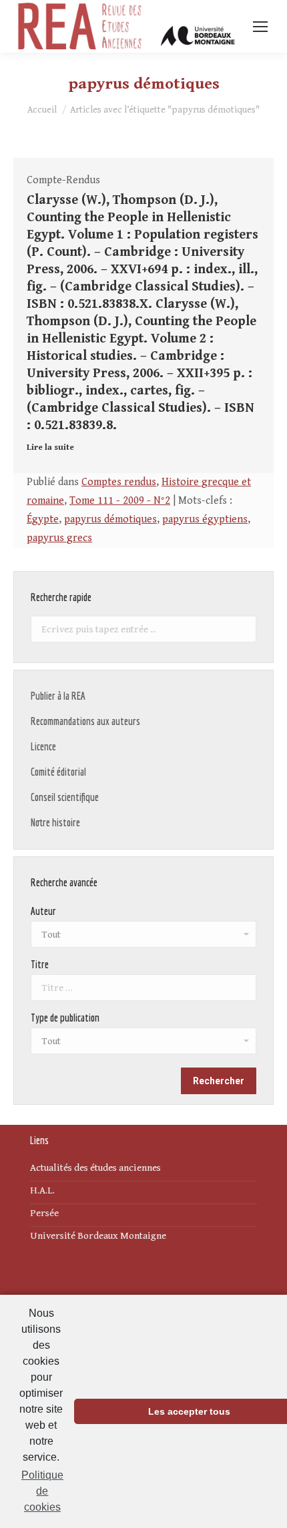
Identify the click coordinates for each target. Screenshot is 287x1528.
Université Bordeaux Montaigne (98, 1235)
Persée (44, 1213)
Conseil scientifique (65, 797)
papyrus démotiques (110, 519)
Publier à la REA (58, 696)
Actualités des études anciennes (95, 1167)
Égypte (43, 519)
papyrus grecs (59, 538)
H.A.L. (42, 1190)
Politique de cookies (42, 1491)
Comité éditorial (58, 772)
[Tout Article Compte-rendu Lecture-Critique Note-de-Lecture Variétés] (143, 1044)
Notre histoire (55, 822)
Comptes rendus (118, 482)
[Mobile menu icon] (260, 26)
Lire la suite (50, 447)
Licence (43, 746)
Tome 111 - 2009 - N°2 (119, 500)
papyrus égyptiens (205, 519)
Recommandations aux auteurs (85, 721)
